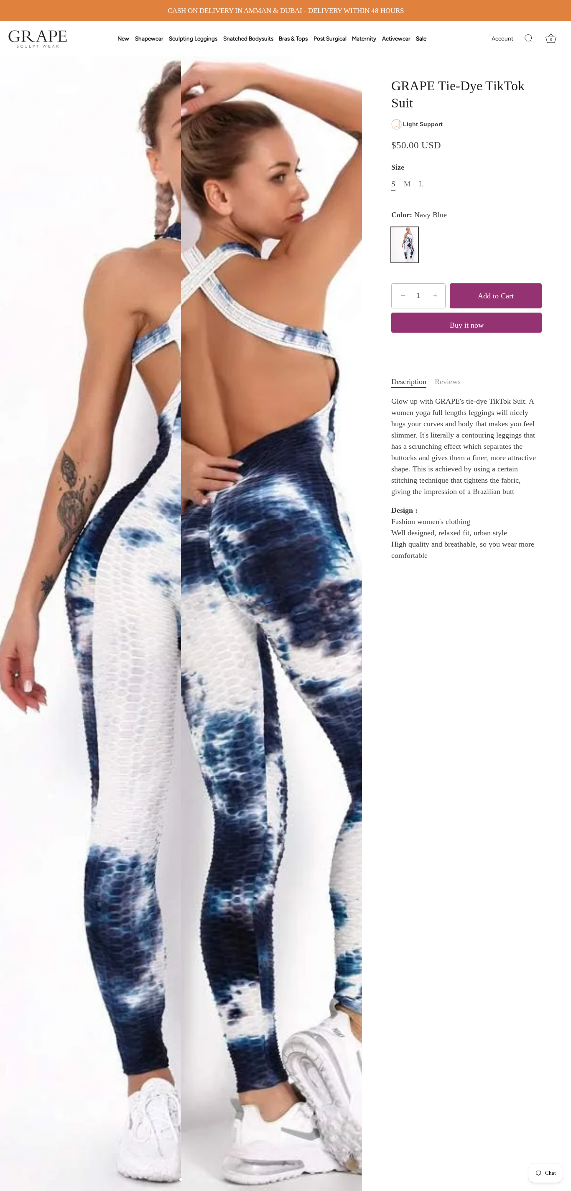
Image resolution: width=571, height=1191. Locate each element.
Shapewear (149, 38)
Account (502, 38)
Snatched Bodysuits (248, 38)
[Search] (529, 39)
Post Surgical (330, 38)
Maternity (364, 38)
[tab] (413, 381)
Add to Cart (496, 296)
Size (397, 167)
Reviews (448, 381)
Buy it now (467, 325)
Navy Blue (404, 244)
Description (408, 381)
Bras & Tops (293, 38)
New (123, 38)
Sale (421, 38)
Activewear (396, 38)
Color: (419, 215)
